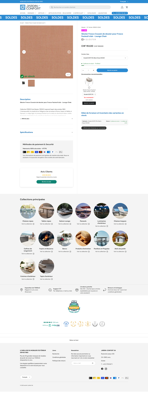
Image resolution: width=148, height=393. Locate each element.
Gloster (83, 27)
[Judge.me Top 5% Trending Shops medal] (102, 324)
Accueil (22, 22)
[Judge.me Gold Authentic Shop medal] (73, 324)
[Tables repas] (46, 211)
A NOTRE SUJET (78, 13)
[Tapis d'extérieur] (46, 266)
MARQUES (31, 13)
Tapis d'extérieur (46, 276)
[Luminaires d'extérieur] (101, 211)
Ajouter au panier (112, 70)
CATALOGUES (91, 13)
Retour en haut (74, 340)
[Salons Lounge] (65, 211)
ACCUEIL (23, 13)
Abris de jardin (120, 249)
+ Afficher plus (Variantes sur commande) (93, 128)
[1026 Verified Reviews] (74, 313)
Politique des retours (58, 361)
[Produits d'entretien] (83, 238)
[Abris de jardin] (120, 238)
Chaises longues (120, 221)
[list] (46, 51)
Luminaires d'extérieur (101, 222)
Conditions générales (59, 357)
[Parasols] (83, 211)
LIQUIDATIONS (102, 13)
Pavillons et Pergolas (101, 249)
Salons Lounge (64, 221)
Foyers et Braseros (46, 249)
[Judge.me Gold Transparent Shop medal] (80, 324)
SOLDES (20, 18)
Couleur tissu (85, 54)
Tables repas (46, 221)
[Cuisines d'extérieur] (28, 266)
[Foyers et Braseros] (46, 238)
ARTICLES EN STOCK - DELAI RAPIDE (59, 13)
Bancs (64, 249)
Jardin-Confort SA (28, 385)
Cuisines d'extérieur (27, 276)
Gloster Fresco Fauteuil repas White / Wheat (89, 90)
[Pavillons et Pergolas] (101, 238)
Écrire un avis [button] (46, 182)
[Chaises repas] (28, 211)
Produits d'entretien (83, 249)
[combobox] (80, 7)
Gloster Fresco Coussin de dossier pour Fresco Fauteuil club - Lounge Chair (35, 22)
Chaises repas (28, 221)
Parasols (83, 221)
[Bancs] (65, 238)
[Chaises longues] (120, 211)
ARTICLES (41, 13)
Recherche (55, 354)
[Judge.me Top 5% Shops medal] (95, 324)
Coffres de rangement (28, 250)
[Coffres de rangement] (28, 238)
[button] (127, 7)
